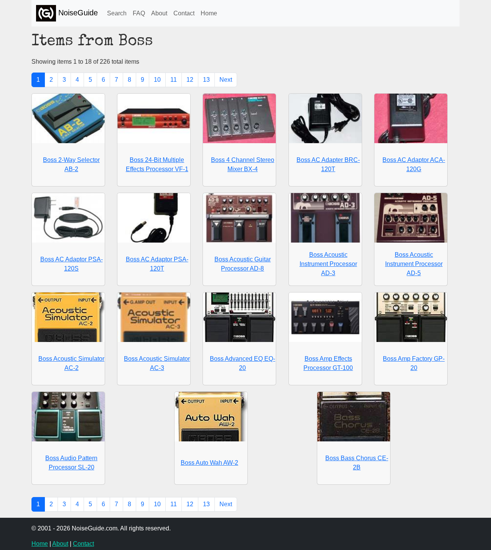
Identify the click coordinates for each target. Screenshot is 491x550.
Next (225, 79)
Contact (183, 13)
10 (157, 79)
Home (209, 13)
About (159, 13)
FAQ (139, 13)
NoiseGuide (77, 12)
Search (117, 13)
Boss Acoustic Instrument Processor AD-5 (414, 263)
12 (189, 79)
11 (173, 79)
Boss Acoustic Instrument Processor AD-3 (328, 263)
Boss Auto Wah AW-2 (209, 462)
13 (206, 79)
